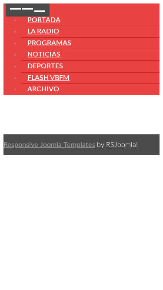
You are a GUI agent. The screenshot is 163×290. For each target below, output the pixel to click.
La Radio (43, 31)
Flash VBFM (48, 77)
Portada (43, 20)
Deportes (45, 66)
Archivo (43, 89)
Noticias (43, 54)
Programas (49, 43)
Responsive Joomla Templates (49, 144)
